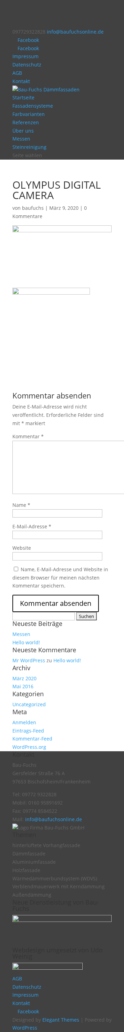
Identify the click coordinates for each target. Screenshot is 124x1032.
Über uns (23, 130)
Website (21, 548)
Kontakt (21, 81)
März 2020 (24, 678)
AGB (17, 73)
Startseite (23, 97)
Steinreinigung (29, 147)
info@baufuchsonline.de (53, 819)
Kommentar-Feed (32, 738)
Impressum (25, 56)
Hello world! (26, 642)
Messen (21, 138)
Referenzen (25, 122)
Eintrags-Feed (28, 730)
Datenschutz (26, 64)
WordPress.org (29, 747)
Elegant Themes (60, 1019)
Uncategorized (29, 704)
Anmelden (24, 722)
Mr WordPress (28, 660)
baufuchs (33, 208)
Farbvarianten (28, 114)
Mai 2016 (22, 686)
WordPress (24, 1027)
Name (21, 505)
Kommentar (28, 436)
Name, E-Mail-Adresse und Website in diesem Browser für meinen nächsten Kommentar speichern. (60, 577)
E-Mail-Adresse (31, 526)
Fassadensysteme (32, 105)
